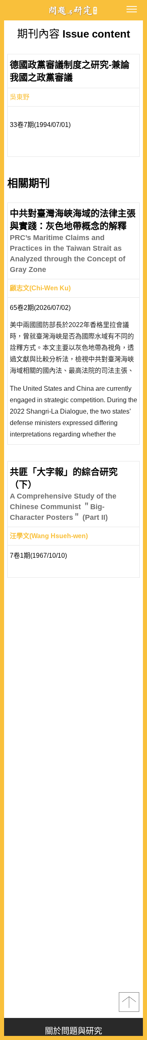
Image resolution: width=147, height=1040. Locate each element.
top (129, 1002)
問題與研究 (73, 10)
